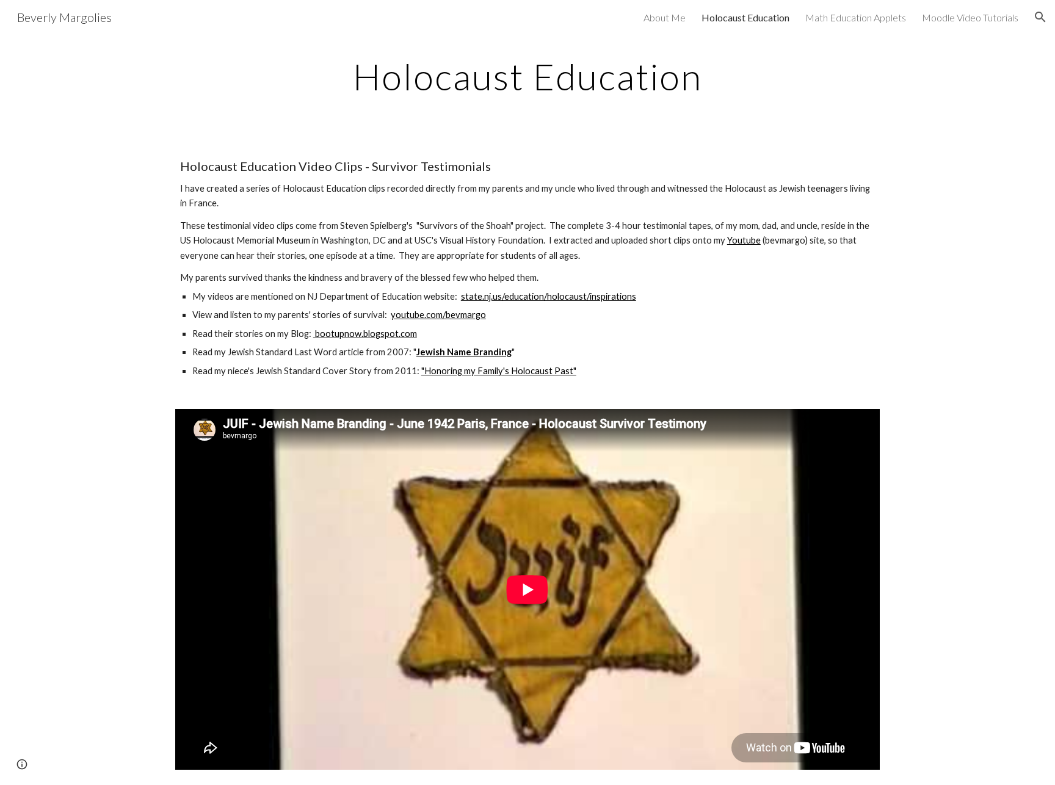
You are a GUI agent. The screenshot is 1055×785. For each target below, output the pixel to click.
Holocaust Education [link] (745, 17)
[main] (527, 76)
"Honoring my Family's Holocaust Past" (498, 371)
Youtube (744, 240)
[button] (1040, 17)
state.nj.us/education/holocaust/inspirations (548, 296)
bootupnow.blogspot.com (365, 333)
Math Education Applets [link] (855, 17)
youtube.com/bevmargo (438, 314)
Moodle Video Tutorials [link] (970, 17)
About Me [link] (665, 17)
